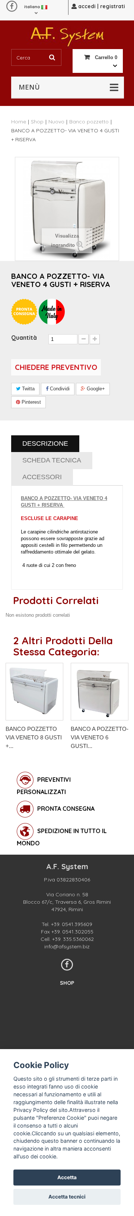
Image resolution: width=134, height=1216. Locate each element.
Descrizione (45, 443)
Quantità (24, 337)
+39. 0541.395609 (71, 924)
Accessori (42, 477)
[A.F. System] (67, 34)
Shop (67, 983)
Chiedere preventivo (56, 367)
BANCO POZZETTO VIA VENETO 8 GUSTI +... (34, 737)
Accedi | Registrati (101, 6)
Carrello (105, 57)
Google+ (95, 388)
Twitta (27, 388)
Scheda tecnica (51, 460)
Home (18, 121)
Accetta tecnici (67, 1197)
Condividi (59, 388)
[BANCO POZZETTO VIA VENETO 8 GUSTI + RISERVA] (34, 691)
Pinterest (30, 402)
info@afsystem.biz (67, 946)
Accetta (67, 1177)
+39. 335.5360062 (73, 939)
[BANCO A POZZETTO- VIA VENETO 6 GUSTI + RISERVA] (99, 691)
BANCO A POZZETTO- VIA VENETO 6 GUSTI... (99, 737)
